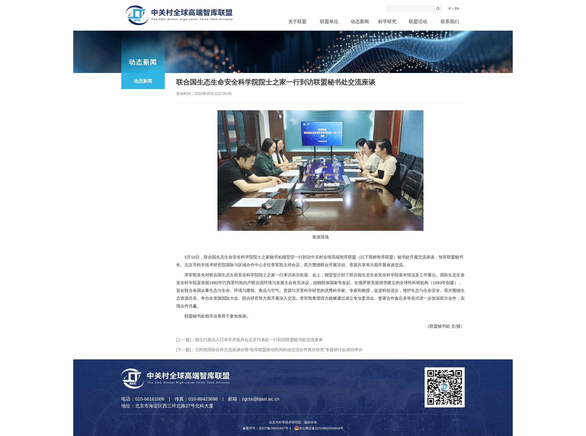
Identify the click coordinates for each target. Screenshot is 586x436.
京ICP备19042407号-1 (275, 428)
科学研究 (387, 21)
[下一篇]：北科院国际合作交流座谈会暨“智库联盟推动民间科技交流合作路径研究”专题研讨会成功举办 (269, 349)
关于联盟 (297, 21)
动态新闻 (360, 21)
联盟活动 (418, 21)
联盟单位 (329, 21)
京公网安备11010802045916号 (321, 428)
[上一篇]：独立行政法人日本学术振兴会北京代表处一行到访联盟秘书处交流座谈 (249, 339)
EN (457, 8)
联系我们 (450, 21)
